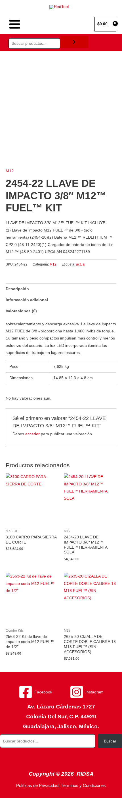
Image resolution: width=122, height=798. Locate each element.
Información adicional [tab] (27, 300)
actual (80, 264)
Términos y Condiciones (83, 785)
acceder (32, 434)
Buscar (110, 741)
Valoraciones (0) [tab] (21, 311)
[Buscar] (74, 42)
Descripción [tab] (17, 289)
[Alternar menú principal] (14, 24)
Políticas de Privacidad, (38, 785)
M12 (10, 171)
